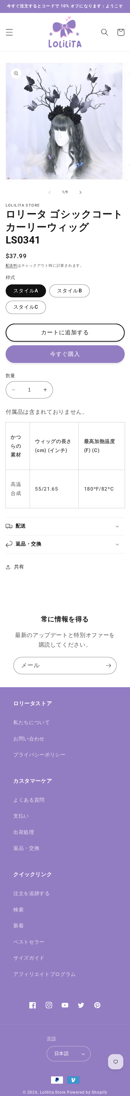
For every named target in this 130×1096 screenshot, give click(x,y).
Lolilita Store (53, 1092)
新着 (18, 926)
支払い (21, 816)
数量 (10, 375)
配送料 (11, 265)
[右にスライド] (80, 192)
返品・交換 (26, 848)
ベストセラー (29, 942)
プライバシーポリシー (39, 755)
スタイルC (26, 307)
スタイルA (26, 291)
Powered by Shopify (87, 1092)
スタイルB (69, 291)
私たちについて (31, 722)
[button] (9, 32)
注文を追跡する (31, 893)
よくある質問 (29, 800)
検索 (18, 910)
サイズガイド (29, 958)
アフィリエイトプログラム (44, 974)
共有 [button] (19, 567)
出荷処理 (23, 832)
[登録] (108, 665)
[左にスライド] (49, 192)
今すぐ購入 (65, 354)
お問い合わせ (29, 739)
